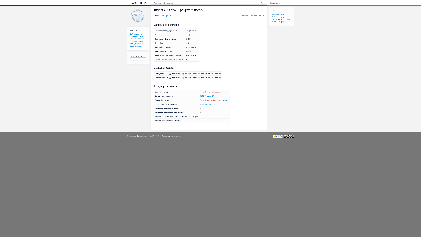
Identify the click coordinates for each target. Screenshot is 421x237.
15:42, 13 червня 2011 (208, 104)
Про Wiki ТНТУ (154, 136)
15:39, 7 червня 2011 (207, 96)
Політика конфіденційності (137, 136)
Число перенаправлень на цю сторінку (169, 59)
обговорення (216, 92)
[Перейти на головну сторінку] (138, 15)
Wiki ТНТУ (139, 2)
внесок (225, 92)
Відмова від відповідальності (172, 136)
